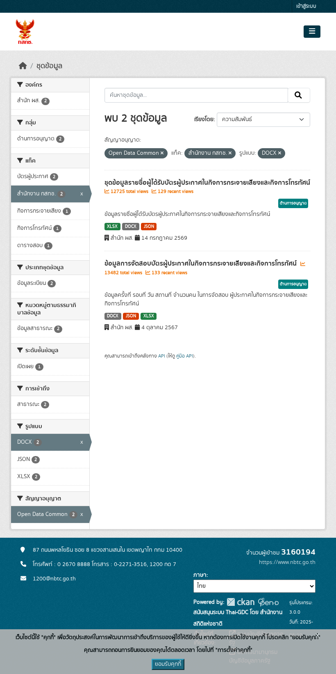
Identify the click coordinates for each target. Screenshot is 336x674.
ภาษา (200, 575)
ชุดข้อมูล (49, 66)
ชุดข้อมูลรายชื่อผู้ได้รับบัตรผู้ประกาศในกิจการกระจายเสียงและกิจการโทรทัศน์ (207, 182)
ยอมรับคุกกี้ (168, 664)
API (161, 356)
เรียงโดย (203, 119)
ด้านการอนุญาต (293, 203)
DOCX (130, 226)
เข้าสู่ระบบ (306, 6)
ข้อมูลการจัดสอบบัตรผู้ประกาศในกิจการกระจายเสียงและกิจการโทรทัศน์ (201, 263)
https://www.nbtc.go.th (287, 562)
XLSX (112, 226)
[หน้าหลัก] (23, 66)
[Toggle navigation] (312, 31)
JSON (149, 226)
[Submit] (299, 95)
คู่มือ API (184, 356)
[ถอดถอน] (162, 153)
